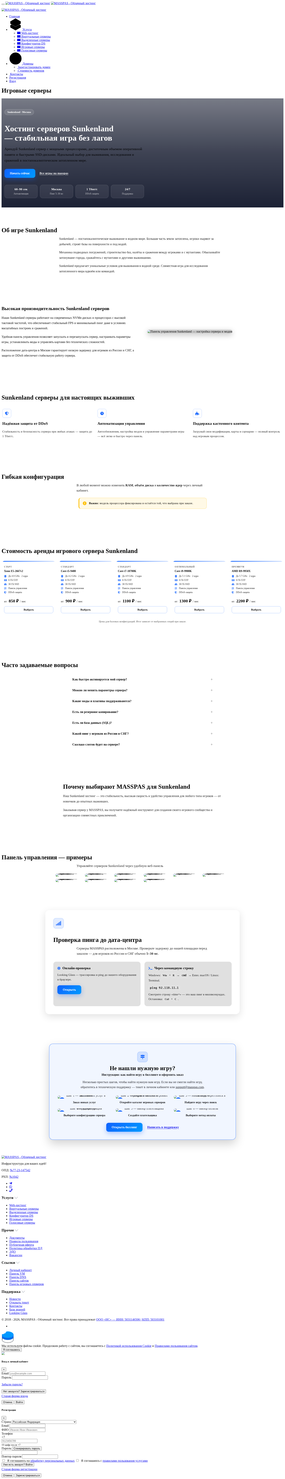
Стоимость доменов (30, 70)
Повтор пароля (11, 1456)
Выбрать (29, 609)
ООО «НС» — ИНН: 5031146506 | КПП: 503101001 (130, 1319)
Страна (6, 1421)
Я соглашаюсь (11, 1349)
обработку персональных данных (52, 1460)
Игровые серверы (33, 47)
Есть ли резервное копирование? (95, 712)
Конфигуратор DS (33, 43)
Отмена (7, 1402)
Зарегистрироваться (28, 1475)
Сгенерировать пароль (27, 1448)
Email (5, 1373)
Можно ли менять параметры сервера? (99, 690)
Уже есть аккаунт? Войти (18, 1464)
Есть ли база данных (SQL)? (92, 722)
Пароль (6, 1377)
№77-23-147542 (20, 1170)
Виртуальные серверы (36, 36)
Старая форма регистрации (19, 1469)
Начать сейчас (20, 173)
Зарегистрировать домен (33, 67)
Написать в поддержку (163, 1127)
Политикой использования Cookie (128, 1345)
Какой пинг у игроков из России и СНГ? (100, 733)
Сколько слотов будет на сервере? (96, 744)
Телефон (7, 1433)
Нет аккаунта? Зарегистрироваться (23, 1391)
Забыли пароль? (12, 1384)
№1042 (13, 1176)
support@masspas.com (190, 1087)
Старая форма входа (15, 1396)
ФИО (5, 1429)
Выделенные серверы (35, 40)
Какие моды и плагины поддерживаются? (101, 701)
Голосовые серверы (34, 50)
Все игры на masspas (54, 173)
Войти (19, 1402)
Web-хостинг (29, 33)
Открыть (69, 989)
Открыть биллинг (124, 1127)
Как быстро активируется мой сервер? (99, 679)
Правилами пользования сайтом (176, 1345)
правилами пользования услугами (125, 1460)
